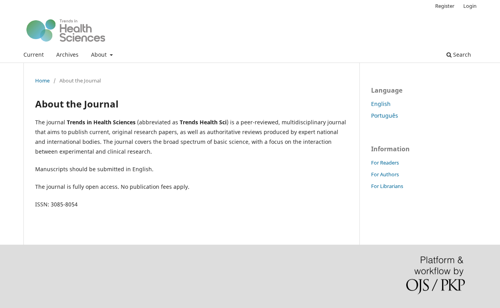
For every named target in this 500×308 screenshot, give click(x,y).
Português (384, 115)
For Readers (385, 162)
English (381, 103)
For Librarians (387, 186)
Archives (67, 54)
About (99, 54)
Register (444, 5)
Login (470, 5)
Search (461, 54)
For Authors (385, 174)
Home (42, 80)
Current (33, 54)
